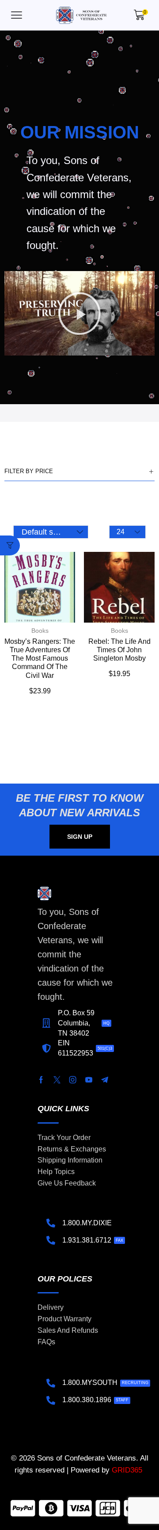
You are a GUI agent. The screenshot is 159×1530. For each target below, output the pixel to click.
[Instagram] (72, 1079)
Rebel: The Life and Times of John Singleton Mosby (119, 650)
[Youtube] (88, 1079)
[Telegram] (104, 1079)
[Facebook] (41, 1079)
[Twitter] (57, 1079)
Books (40, 630)
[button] (16, 15)
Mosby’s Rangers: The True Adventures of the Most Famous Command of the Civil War (39, 658)
